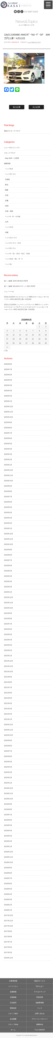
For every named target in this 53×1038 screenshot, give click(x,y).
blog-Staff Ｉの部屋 (12, 158)
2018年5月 (8, 889)
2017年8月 (8, 937)
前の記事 (17, 107)
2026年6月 (8, 375)
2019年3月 (8, 836)
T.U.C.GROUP (40, 1030)
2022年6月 (8, 629)
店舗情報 (13, 992)
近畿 (6, 201)
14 (33, 335)
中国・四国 (9, 211)
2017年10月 (8, 926)
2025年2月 (8, 459)
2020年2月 (8, 778)
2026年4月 (8, 385)
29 (39, 343)
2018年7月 (8, 878)
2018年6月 (8, 884)
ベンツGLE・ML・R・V (14, 259)
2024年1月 (8, 528)
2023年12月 (8, 534)
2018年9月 (8, 868)
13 (26, 335)
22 (39, 339)
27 (26, 343)
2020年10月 (8, 735)
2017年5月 (8, 952)
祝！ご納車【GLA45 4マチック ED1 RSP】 (20, 286)
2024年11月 (8, 475)
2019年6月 (8, 820)
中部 (6, 195)
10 (7, 335)
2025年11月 (8, 412)
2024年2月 (8, 523)
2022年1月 (8, 656)
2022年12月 (8, 597)
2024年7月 (8, 497)
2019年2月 (8, 841)
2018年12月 (8, 852)
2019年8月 (8, 809)
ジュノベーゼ (9, 291)
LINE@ (15, 12)
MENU (48, 5)
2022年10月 (8, 608)
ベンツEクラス (10, 248)
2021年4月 (8, 703)
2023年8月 (8, 555)
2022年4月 (8, 640)
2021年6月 (8, 693)
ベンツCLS (9, 227)
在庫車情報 (13, 981)
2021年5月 (8, 698)
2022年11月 (8, 603)
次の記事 (36, 107)
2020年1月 (8, 783)
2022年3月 (8, 645)
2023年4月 (8, 576)
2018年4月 (8, 894)
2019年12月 (8, 788)
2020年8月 (8, 746)
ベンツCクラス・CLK (13, 243)
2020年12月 (8, 725)
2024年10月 (8, 481)
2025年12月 (8, 406)
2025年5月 (8, 444)
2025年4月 (8, 449)
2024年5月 (8, 507)
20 (26, 339)
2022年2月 (8, 650)
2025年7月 (8, 433)
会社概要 (13, 1019)
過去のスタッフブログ (12, 131)
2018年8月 (8, 873)
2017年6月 (8, 947)
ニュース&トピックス (34, 42)
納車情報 (7, 163)
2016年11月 (8, 958)
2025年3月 (8, 454)
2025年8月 (8, 428)
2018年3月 (8, 899)
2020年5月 (8, 762)
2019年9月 (8, 804)
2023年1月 (8, 592)
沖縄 (6, 232)
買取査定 (13, 1008)
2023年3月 (8, 581)
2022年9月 (8, 613)
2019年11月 (8, 793)
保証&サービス (39, 981)
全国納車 (13, 997)
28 (33, 343)
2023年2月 (8, 587)
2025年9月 (8, 422)
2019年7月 (8, 815)
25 (14, 343)
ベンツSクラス (10, 174)
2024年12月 (8, 470)
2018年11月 (8, 857)
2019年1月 (8, 846)
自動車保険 (40, 1003)
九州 (6, 222)
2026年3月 (8, 391)
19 (20, 339)
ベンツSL (8, 264)
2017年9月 (8, 931)
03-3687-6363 (31, 11)
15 (39, 335)
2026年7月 (8, 369)
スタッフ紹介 (13, 1013)
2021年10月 (8, 672)
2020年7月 (8, 751)
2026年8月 (8, 364)
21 (33, 339)
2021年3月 (8, 709)
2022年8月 (8, 619)
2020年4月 (8, 767)
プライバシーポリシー (40, 1019)
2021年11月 (8, 666)
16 (46, 335)
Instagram (18, 12)
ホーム (13, 1030)
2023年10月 (8, 544)
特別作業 (39, 997)
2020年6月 (8, 756)
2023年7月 (8, 560)
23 (46, 339)
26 (20, 343)
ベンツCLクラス (11, 238)
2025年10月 (8, 417)
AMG (7, 206)
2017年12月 (8, 915)
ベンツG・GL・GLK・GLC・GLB (17, 254)
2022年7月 (8, 624)
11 (14, 335)
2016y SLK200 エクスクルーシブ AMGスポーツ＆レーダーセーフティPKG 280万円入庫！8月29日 (26, 298)
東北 (6, 185)
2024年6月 (8, 502)
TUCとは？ (40, 986)
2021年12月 (8, 661)
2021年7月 (8, 687)
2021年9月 (8, 677)
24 (7, 343)
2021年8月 (8, 682)
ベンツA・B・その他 (12, 216)
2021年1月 (8, 719)
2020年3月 (8, 772)
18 (14, 339)
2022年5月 (8, 634)
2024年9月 (8, 486)
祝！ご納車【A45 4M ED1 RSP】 (16, 281)
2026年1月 (8, 401)
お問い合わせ (40, 1013)
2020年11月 (8, 730)
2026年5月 (8, 380)
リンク (39, 1008)
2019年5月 (8, 825)
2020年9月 (8, 740)
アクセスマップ (39, 992)
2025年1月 (8, 465)
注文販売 (13, 1003)
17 (7, 339)
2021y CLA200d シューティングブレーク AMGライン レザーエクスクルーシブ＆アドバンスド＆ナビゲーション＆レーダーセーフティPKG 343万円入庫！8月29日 (26, 307)
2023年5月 (8, 571)
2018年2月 (8, 905)
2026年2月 (8, 396)
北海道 (7, 179)
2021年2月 (8, 714)
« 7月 (6, 351)
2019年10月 (8, 799)
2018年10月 (8, 862)
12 (20, 335)
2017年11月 (8, 921)
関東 (6, 190)
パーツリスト (13, 986)
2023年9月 (8, 550)
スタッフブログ (9, 153)
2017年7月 (8, 942)
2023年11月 (8, 539)
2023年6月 (8, 566)
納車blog (39, 1024)
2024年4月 (8, 512)
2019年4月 (8, 831)
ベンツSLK (9, 169)
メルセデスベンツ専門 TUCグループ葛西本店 (20, 5)
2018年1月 (8, 910)
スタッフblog (13, 1024)
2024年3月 (8, 518)
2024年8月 (8, 491)
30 (46, 343)
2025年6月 (8, 438)
